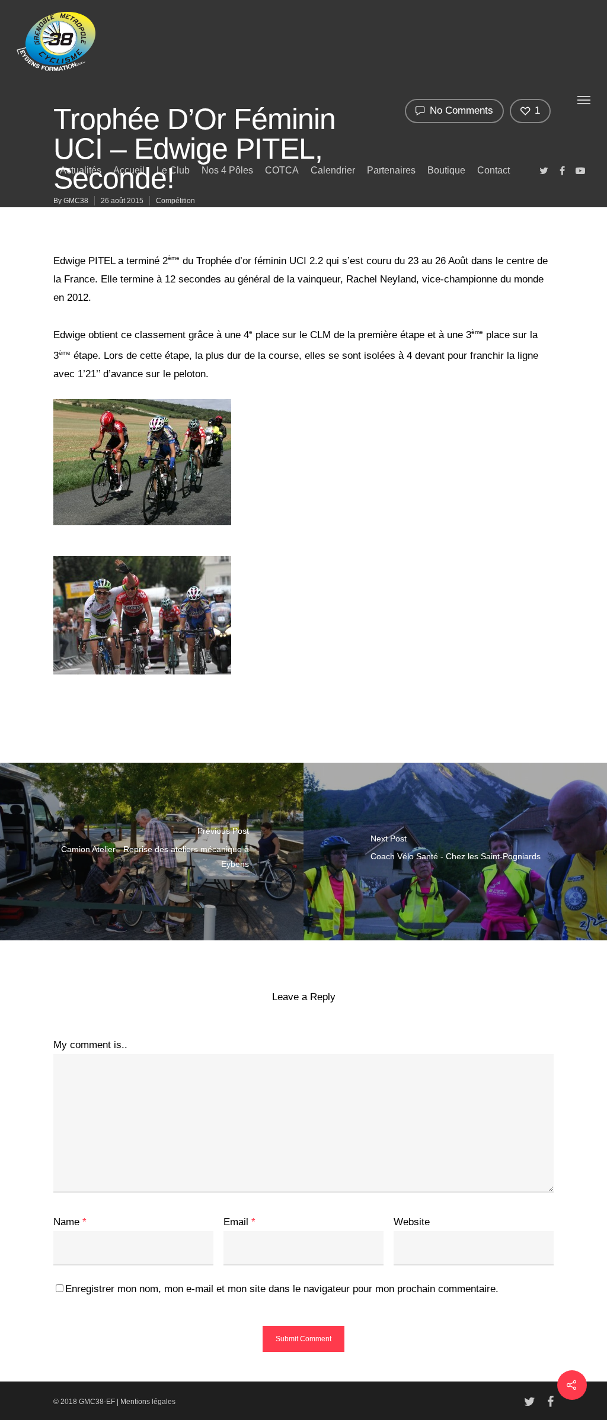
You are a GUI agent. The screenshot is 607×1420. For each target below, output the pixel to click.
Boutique (446, 170)
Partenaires (391, 170)
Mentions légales (147, 1401)
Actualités (80, 170)
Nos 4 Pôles (227, 170)
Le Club (173, 170)
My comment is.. (90, 1044)
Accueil (129, 170)
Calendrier (333, 170)
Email (239, 1222)
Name (70, 1222)
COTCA (282, 170)
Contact (493, 170)
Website (412, 1222)
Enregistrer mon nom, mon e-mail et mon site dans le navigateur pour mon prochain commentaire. (282, 1288)
